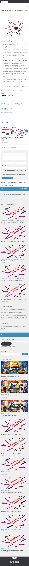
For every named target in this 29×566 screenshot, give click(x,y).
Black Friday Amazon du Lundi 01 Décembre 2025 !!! (13, 299)
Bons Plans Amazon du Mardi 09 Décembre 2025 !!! (13, 280)
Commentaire (5, 152)
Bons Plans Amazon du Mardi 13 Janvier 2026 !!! (12, 261)
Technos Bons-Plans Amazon (18, 4)
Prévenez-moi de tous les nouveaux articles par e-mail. (15, 174)
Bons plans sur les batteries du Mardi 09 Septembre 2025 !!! (7, 139)
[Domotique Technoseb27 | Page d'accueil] (6, 2)
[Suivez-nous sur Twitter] (23, 188)
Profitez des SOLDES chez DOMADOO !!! (9, 415)
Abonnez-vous (6, 344)
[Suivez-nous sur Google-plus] (27, 188)
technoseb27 (5, 15)
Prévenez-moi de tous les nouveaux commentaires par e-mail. (14, 171)
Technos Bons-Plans (6, 4)
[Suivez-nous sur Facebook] (21, 188)
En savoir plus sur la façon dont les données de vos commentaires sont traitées (13, 184)
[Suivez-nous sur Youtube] (25, 188)
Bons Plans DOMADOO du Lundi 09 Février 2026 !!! (11, 396)
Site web (4, 165)
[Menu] (27, 1)
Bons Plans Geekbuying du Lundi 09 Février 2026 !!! (12, 376)
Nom (3, 161)
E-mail (16, 161)
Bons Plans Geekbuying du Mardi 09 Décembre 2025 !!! (12, 550)
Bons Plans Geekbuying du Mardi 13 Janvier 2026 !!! (12, 492)
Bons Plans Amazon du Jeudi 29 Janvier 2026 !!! (12, 222)
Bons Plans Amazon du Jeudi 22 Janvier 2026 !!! (12, 241)
